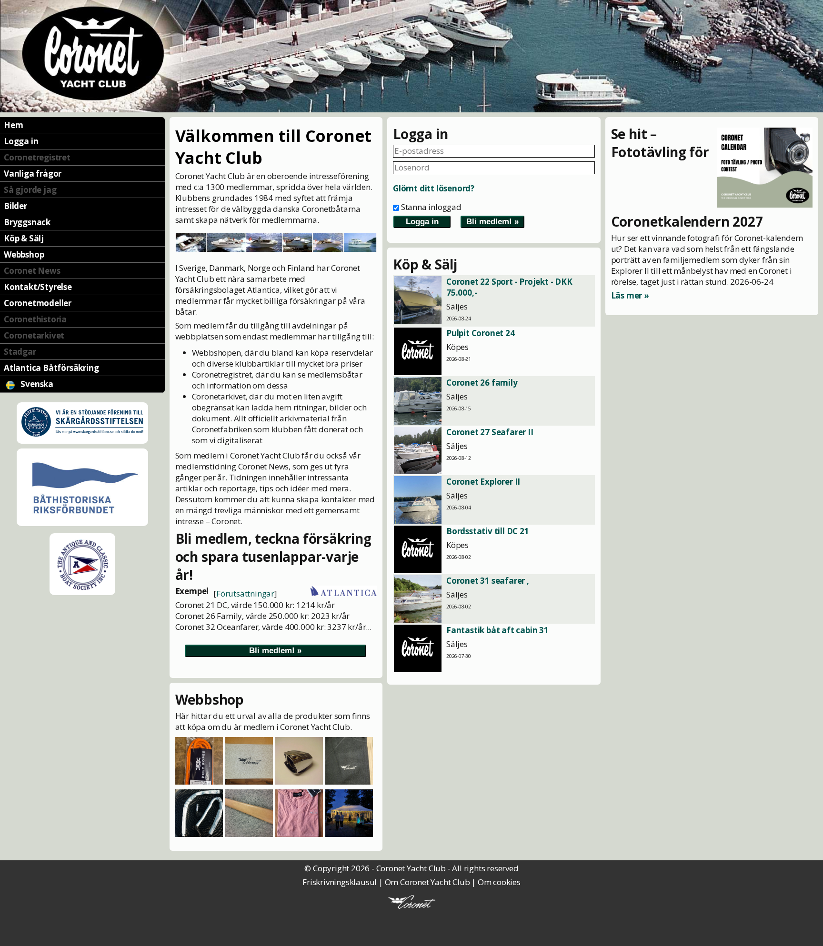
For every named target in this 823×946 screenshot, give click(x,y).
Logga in (21, 141)
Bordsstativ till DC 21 (487, 531)
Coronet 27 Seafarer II (489, 432)
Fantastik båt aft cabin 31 (497, 630)
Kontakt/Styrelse (38, 286)
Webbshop (24, 254)
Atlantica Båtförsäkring (51, 367)
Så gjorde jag (30, 189)
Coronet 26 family (482, 382)
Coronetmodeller (37, 303)
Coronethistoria (35, 319)
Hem (13, 124)
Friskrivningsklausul (339, 881)
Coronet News (32, 270)
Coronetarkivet (34, 335)
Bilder (15, 205)
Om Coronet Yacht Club (427, 881)
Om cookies (499, 881)
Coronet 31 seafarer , (487, 580)
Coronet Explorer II (483, 481)
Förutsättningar (245, 593)
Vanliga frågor (32, 173)
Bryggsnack (27, 222)
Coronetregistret (37, 157)
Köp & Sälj (24, 238)
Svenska (36, 383)
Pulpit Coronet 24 (480, 333)
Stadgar (20, 351)
